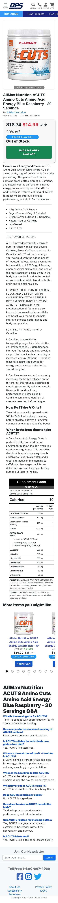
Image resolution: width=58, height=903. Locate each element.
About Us (14, 886)
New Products (36, 13)
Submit (49, 857)
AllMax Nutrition (16, 112)
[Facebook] (20, 878)
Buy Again (11, 13)
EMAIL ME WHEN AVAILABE (29, 152)
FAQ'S (43, 890)
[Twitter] (38, 878)
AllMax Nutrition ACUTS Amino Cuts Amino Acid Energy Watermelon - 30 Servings (24, 642)
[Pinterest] (28, 878)
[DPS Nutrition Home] (16, 6)
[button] (5, 5)
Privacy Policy (43, 886)
